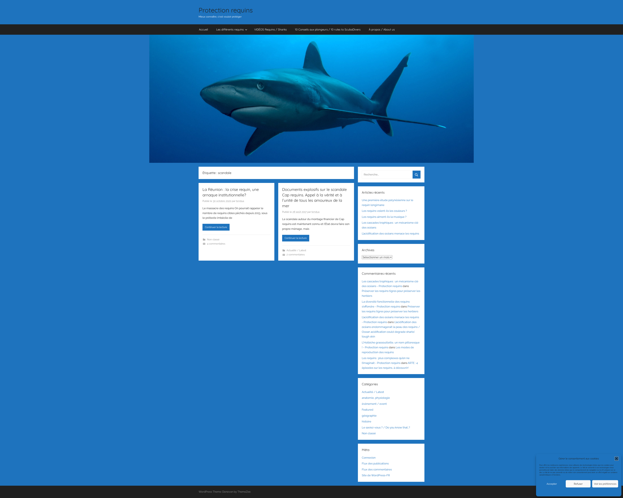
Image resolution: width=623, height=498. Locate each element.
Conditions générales (578, 492)
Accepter (552, 483)
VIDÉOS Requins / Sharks (270, 29)
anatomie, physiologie (376, 397)
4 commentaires (216, 243)
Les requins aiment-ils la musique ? (384, 216)
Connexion (369, 457)
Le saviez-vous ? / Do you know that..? (386, 427)
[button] (616, 458)
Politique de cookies (561, 492)
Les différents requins (230, 29)
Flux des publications (375, 463)
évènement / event (374, 403)
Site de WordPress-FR (376, 475)
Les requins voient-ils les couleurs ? (384, 210)
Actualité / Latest (296, 250)
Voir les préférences (605, 483)
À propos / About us (382, 29)
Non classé (213, 239)
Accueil (203, 29)
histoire (366, 421)
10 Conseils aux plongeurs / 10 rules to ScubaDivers (327, 29)
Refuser (578, 483)
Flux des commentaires (377, 469)
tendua (240, 201)
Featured (367, 409)
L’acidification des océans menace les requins (390, 233)
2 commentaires (296, 254)
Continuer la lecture (216, 227)
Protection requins (226, 10)
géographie (369, 415)
